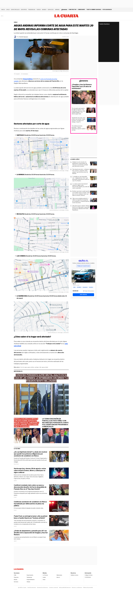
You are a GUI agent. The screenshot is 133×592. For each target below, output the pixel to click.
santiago (37, 367)
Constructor (72, 9)
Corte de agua (23, 367)
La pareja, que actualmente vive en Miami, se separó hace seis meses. (30, 538)
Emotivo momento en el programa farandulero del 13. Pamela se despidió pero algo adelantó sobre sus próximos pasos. (30, 493)
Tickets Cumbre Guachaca (93, 9)
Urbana (57, 9)
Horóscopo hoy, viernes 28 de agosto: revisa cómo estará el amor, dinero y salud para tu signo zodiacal (30, 470)
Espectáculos (15, 9)
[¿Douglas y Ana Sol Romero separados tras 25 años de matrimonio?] (84, 97)
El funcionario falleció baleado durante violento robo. (28, 508)
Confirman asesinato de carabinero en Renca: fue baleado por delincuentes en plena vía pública (30, 504)
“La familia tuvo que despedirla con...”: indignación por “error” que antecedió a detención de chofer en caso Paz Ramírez (80, 178)
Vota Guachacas (107, 9)
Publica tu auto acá (83, 266)
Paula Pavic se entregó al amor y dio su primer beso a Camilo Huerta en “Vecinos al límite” (31, 517)
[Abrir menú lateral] (2, 16)
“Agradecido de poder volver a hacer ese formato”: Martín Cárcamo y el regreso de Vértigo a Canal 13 (78, 120)
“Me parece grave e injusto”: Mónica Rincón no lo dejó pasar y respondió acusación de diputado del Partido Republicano (80, 208)
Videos (39, 9)
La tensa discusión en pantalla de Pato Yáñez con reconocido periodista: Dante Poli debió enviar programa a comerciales (55, 423)
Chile (8, 9)
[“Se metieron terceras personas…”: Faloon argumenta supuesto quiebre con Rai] (91, 128)
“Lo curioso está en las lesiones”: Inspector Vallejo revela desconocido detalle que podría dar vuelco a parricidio (80, 186)
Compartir (17, 74)
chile (40, 367)
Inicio (3, 9)
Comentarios (25, 74)
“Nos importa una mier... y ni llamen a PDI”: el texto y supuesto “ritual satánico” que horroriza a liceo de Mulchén (80, 171)
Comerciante (81, 9)
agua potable (45, 367)
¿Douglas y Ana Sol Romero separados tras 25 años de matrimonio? (82, 86)
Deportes (24, 9)
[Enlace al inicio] (83, 81)
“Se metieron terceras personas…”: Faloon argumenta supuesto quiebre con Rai (79, 128)
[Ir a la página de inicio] (66, 16)
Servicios (51, 9)
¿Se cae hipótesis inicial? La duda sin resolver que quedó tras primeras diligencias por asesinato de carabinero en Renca (30, 454)
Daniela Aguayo (23, 37)
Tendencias (31, 9)
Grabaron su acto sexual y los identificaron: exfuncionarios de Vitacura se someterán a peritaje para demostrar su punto (80, 164)
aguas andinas (30, 367)
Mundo (44, 9)
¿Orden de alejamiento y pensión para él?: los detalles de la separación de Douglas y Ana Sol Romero (31, 533)
